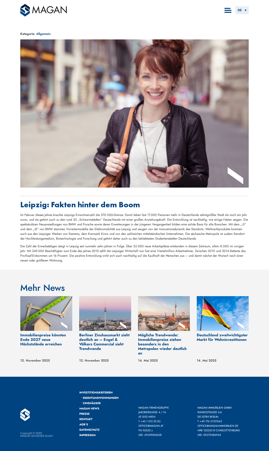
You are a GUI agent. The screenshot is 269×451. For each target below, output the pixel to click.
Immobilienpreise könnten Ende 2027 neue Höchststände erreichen (43, 339)
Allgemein (43, 34)
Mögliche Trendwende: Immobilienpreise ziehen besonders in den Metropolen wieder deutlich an (162, 344)
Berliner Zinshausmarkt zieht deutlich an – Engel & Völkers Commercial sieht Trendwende (104, 341)
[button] (242, 10)
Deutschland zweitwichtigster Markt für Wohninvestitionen (222, 337)
